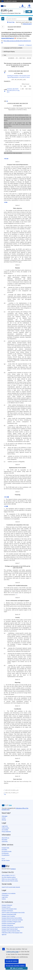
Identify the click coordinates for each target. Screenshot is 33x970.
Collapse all (29, 45)
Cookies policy (5, 828)
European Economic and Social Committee (12, 920)
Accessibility (5, 829)
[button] (17, 968)
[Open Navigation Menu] (2, 18)
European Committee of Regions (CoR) (11, 921)
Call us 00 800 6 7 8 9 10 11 (8, 875)
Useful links (5, 841)
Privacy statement (6, 831)
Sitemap (4, 820)
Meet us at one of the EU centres (10, 881)
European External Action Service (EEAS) (12, 918)
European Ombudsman (7, 925)
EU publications (5, 855)
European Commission (7, 910)
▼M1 (5, 158)
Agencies (4, 934)
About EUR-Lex (5, 838)
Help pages (4, 816)
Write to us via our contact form (9, 879)
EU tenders (4, 849)
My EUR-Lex (22, 7)
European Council (6, 907)
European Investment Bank (8, 923)
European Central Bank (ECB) (9, 914)
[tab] (16, 48)
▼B (5, 202)
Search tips (12, 22)
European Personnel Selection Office (11, 931)
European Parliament (7, 905)
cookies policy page (12, 951)
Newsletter (4, 839)
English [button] (29, 7)
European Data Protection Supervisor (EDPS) (13, 927)
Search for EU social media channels (11, 887)
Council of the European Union (9, 909)
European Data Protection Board (10, 929)
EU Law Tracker (6, 860)
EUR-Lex (7, 10)
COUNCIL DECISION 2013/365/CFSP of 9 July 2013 (13, 90)
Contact (4, 818)
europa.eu (13, 868)
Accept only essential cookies (15, 966)
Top (5, 794)
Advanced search (27, 24)
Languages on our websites (8, 893)
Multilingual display (9, 51)
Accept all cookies (11, 961)
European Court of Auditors (8, 916)
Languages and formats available (13, 48)
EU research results (6, 851)
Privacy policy (5, 895)
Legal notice (5, 826)
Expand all (21, 45)
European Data (5, 847)
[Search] (30, 18)
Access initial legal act (7, 38)
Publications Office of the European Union (12, 932)
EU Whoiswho (5, 853)
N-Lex (3, 858)
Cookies (4, 899)
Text (5, 55)
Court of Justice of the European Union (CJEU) (13, 912)
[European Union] (5, 866)
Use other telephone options (9, 877)
